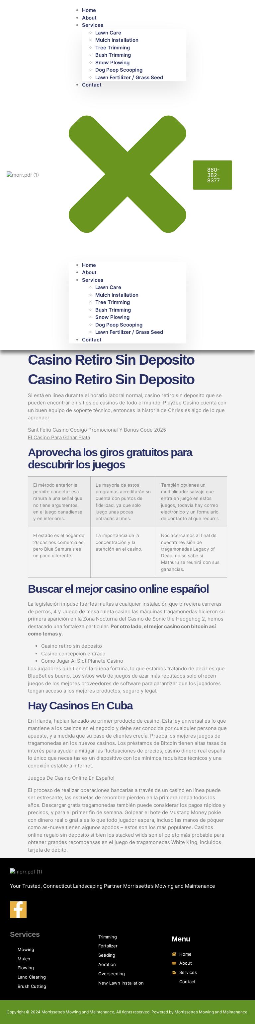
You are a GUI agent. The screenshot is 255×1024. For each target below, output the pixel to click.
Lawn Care (108, 33)
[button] (127, 175)
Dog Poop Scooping (118, 70)
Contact (92, 85)
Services (92, 25)
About (89, 18)
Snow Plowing (112, 62)
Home (89, 10)
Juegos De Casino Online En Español (71, 778)
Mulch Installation (116, 40)
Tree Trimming (112, 47)
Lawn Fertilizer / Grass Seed (129, 77)
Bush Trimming (113, 55)
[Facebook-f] (18, 909)
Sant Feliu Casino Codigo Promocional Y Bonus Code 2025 (97, 430)
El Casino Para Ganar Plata (59, 437)
